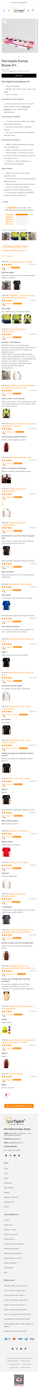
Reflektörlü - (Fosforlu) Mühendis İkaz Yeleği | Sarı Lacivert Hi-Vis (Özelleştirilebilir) (18, 297)
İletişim (6, 1207)
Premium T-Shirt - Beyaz (18, 862)
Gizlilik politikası (26, 1361)
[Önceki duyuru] (4, 3)
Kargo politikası (14, 1367)
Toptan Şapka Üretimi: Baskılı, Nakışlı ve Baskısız (18, 1325)
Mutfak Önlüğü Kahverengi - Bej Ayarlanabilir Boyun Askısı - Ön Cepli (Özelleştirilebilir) (18, 932)
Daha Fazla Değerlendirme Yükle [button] (19, 1106)
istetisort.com (16, 1358)
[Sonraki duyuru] (34, 3)
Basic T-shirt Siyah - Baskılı (19, 778)
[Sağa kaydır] (23, 57)
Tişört (6, 1169)
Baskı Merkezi (9, 1188)
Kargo (11, 71)
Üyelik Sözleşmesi (10, 1263)
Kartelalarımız (9, 1202)
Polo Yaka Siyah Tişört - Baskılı (21, 262)
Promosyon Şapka (16, 1074)
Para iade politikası (14, 1364)
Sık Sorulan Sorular (11, 1234)
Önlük (6, 1173)
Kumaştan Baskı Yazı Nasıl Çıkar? (16, 1286)
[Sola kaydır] (14, 57)
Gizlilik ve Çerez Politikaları (14, 1244)
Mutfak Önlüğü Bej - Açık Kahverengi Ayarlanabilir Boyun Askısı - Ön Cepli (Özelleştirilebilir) (18, 968)
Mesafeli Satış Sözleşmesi (13, 1253)
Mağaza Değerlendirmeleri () (15, 250)
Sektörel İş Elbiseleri (11, 1197)
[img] (19, 208)
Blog (5, 1272)
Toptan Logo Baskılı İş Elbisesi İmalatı (17, 1314)
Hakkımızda (8, 1225)
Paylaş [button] (6, 202)
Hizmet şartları (26, 1364)
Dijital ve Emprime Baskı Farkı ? (15, 1290)
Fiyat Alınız (19, 75)
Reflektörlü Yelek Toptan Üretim (15, 1331)
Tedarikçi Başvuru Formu (13, 1258)
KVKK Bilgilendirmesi (11, 1249)
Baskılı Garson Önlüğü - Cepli (20, 457)
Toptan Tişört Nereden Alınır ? (15, 1305)
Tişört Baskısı (9, 1268)
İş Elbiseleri (8, 1183)
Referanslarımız (9, 1239)
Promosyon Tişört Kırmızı (19, 831)
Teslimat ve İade (10, 1230)
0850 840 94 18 (16, 1139)
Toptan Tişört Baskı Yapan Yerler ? (16, 1300)
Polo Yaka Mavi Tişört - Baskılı (20, 584)
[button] (4, 10)
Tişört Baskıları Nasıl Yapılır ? (14, 1295)
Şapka (6, 1178)
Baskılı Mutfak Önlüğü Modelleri (15, 1309)
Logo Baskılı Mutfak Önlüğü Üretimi (17, 1319)
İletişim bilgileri (25, 1367)
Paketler (7, 1192)
